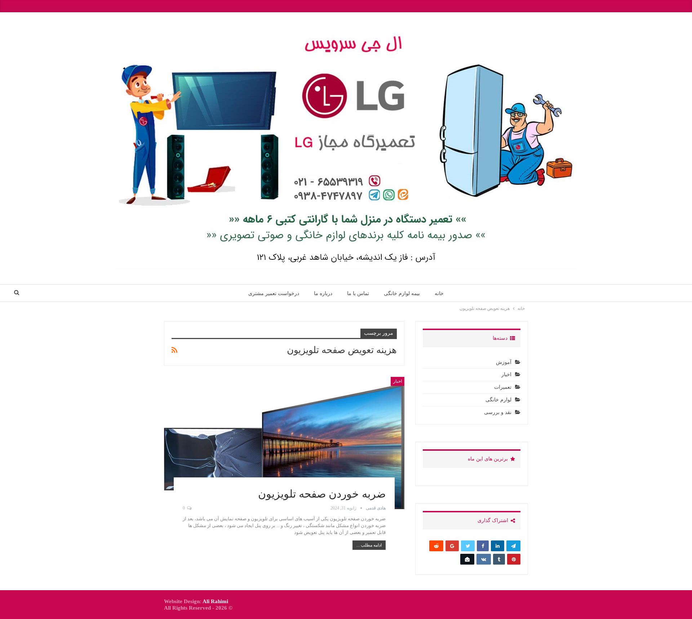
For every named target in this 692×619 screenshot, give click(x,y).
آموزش (503, 362)
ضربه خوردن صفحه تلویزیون (322, 494)
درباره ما (323, 293)
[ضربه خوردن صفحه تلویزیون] (284, 443)
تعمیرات (502, 387)
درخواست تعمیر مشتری (273, 293)
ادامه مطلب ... (369, 545)
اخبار (397, 381)
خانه (439, 293)
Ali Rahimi (215, 601)
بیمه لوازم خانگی (402, 293)
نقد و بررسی (497, 412)
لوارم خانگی (498, 399)
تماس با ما (358, 293)
